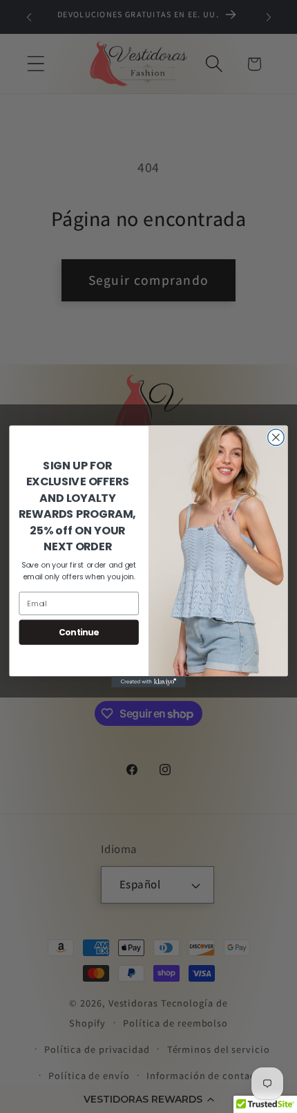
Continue (79, 632)
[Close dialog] (276, 437)
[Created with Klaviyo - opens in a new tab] (148, 681)
